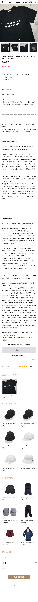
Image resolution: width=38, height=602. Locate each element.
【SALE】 (3, 568)
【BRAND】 (4, 557)
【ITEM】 (3, 563)
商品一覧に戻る (19, 577)
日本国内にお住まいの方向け (19, 355)
